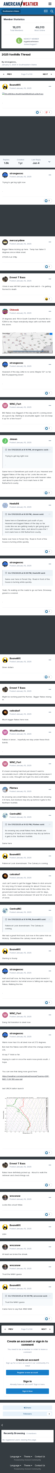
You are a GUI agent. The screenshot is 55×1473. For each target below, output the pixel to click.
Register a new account (27, 1372)
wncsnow (37, 1296)
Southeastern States (28, 65)
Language (15, 1456)
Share (28, 1408)
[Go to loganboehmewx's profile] (19, 41)
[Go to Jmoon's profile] (5, 441)
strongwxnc (10, 62)
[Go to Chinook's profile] (5, 311)
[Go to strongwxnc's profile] (5, 175)
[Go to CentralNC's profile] (5, 815)
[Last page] (51, 74)
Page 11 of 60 (27, 74)
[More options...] (50, 86)
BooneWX (36, 919)
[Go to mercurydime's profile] (5, 242)
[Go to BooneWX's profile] (5, 86)
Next (45, 74)
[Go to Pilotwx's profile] (5, 790)
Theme (27, 1456)
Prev (9, 74)
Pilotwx (36, 824)
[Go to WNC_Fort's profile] (5, 405)
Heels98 (36, 573)
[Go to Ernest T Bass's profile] (5, 279)
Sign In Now (27, 1391)
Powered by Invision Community (27, 1460)
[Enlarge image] (22, 94)
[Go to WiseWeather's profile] (5, 732)
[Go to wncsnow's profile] (5, 1197)
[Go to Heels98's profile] (5, 505)
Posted (20, 88)
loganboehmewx (31, 41)
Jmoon (35, 514)
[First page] (4, 74)
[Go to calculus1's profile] (5, 712)
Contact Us (40, 1456)
